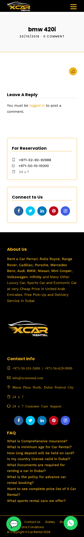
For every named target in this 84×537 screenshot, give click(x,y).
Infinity (36, 277)
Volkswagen (17, 277)
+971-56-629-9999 (58, 368)
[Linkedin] (42, 211)
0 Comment (54, 36)
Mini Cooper (61, 271)
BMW (31, 271)
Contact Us (32, 522)
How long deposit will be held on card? (40, 453)
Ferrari (31, 259)
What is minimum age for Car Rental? (39, 447)
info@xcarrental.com (27, 377)
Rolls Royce (50, 259)
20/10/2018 (29, 36)
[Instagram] (65, 211)
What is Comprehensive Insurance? (37, 441)
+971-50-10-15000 (33, 166)
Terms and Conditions (28, 527)
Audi (20, 271)
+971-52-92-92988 (35, 160)
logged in (37, 105)
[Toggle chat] (13, 523)
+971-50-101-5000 (25, 368)
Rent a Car (16, 259)
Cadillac (25, 265)
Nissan (43, 271)
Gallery (50, 522)
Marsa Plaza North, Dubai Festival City (42, 387)
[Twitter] (30, 211)
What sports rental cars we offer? (36, 501)
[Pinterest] (53, 211)
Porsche (41, 265)
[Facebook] (18, 211)
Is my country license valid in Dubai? (38, 459)
